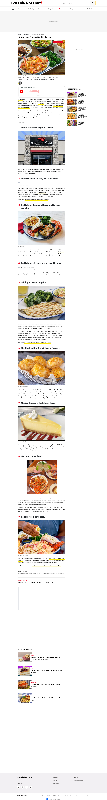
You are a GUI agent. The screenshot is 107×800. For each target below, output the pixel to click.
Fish (25, 582)
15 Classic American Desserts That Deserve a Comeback (38, 121)
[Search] (92, 3)
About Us (55, 777)
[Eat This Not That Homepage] (27, 3)
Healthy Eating (30, 9)
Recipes (72, 9)
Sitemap (55, 780)
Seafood (20, 99)
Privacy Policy (75, 777)
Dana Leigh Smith (28, 83)
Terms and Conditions (77, 780)
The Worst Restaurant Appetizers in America (36, 199)
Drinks (80, 9)
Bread (20, 582)
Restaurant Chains (34, 582)
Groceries (41, 9)
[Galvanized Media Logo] (21, 795)
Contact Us (56, 783)
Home (19, 34)
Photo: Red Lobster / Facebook (25, 494)
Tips (53, 582)
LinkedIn (37, 171)
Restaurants (62, 9)
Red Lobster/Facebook (23, 386)
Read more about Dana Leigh (24, 575)
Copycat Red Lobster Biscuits (50, 398)
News (19, 9)
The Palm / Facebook (23, 185)
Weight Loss (51, 9)
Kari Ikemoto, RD (41, 192)
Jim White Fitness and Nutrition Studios (52, 502)
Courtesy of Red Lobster (23, 75)
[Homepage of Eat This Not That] (25, 777)
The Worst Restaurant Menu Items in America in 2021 (46, 566)
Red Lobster (41, 103)
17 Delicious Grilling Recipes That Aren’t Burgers (37, 342)
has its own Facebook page (45, 392)
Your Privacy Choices (55, 799)
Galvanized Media (52, 795)
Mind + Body (90, 9)
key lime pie (53, 445)
